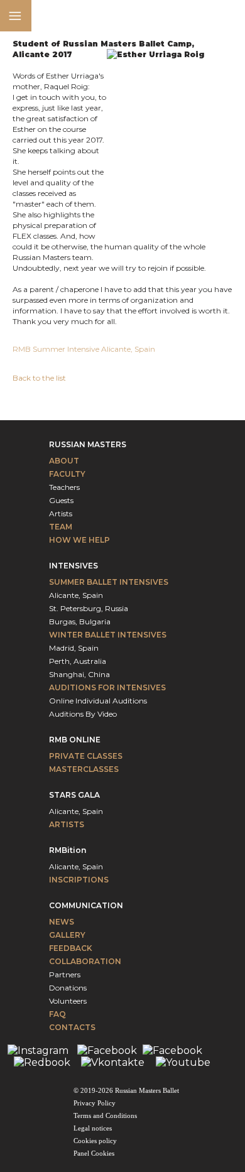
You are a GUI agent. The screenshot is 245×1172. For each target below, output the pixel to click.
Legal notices (93, 1128)
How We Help (79, 540)
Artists (60, 513)
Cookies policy (95, 1140)
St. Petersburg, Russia (88, 608)
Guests (61, 500)
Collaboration (85, 961)
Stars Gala (74, 795)
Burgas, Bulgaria (80, 621)
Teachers (64, 487)
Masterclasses (84, 769)
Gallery (67, 935)
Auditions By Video (83, 714)
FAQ (57, 1014)
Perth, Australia (77, 661)
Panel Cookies (94, 1153)
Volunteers (68, 1001)
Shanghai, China (79, 674)
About (64, 460)
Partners (64, 974)
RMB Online (75, 739)
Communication (86, 905)
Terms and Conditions (105, 1115)
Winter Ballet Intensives (107, 634)
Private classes (85, 756)
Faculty (67, 474)
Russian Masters (87, 444)
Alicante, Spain (76, 595)
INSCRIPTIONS (79, 879)
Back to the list (39, 378)
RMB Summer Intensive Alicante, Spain (85, 349)
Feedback (70, 948)
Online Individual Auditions (98, 700)
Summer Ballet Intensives (108, 582)
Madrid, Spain (74, 648)
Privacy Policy (95, 1103)
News (61, 921)
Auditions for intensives (107, 687)
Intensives (73, 565)
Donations (68, 987)
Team (60, 526)
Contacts (72, 1027)
